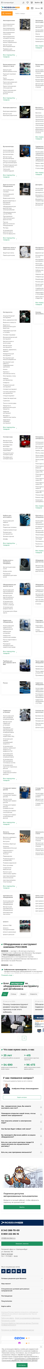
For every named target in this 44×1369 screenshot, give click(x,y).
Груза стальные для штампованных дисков (9, 91)
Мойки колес (7, 571)
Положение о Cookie (8, 1320)
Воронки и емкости (9, 322)
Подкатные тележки (9, 527)
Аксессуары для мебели (8, 521)
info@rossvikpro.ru (8, 1238)
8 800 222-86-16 (10, 1234)
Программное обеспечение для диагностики (9, 217)
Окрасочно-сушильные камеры (9, 636)
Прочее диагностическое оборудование (9, 223)
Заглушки (6, 841)
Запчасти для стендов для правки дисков (9, 800)
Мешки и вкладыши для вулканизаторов (10, 161)
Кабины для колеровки (7, 632)
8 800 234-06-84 (28, 8)
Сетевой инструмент (10, 389)
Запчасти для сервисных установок (7, 723)
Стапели (38, 604)
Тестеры (5, 228)
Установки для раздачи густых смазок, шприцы (8, 603)
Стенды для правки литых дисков (9, 811)
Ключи (5, 369)
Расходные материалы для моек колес (10, 575)
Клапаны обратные (9, 844)
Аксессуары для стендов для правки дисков (9, 795)
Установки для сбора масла (10, 612)
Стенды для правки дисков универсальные (9, 806)
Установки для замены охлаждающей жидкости (8, 741)
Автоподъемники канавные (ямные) (9, 29)
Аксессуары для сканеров (8, 194)
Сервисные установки (7, 711)
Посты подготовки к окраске (10, 640)
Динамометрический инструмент (10, 338)
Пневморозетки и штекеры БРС (9, 859)
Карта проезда (7, 1254)
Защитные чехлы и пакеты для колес (9, 248)
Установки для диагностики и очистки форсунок (9, 232)
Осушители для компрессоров (8, 453)
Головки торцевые (9, 335)
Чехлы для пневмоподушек (8, 169)
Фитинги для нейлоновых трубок (9, 872)
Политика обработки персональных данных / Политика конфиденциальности (19, 1324)
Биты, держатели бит (10, 320)
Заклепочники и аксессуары (8, 342)
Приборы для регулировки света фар (9, 662)
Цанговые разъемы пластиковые (9, 880)
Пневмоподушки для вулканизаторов (10, 165)
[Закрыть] (41, 1347)
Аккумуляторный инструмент (9, 316)
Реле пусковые (8, 865)
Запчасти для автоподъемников (9, 45)
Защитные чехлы (8, 253)
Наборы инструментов (7, 379)
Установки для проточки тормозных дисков (10, 766)
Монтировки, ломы (9, 376)
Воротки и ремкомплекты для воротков (9, 326)
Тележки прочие (8, 536)
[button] (24, 1038)
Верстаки (6, 525)
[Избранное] (27, 2)
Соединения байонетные (7, 868)
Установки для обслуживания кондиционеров (8, 755)
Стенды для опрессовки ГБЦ (8, 735)
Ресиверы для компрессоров (8, 457)
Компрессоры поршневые (7, 449)
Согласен (22, 1365)
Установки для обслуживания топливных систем (9, 761)
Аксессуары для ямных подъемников (10, 41)
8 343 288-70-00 (10, 1230)
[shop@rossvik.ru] (32, 8)
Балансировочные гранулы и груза (9, 65)
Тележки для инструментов (7, 533)
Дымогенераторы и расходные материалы (9, 202)
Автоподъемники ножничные (9, 33)
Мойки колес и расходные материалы (8, 561)
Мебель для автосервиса (7, 516)
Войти (22, 1207)
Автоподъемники (9, 20)
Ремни (5, 683)
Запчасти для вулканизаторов (8, 157)
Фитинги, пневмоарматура (9, 832)
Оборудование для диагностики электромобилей (9, 208)
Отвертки (6, 382)
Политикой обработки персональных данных (19, 1360)
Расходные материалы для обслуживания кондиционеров (8, 730)
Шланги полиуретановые (8, 928)
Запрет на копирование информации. (27, 1318)
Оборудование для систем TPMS (9, 213)
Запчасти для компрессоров (8, 441)
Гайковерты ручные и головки (9, 331)
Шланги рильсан (8, 934)
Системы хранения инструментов (9, 392)
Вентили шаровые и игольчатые (9, 838)
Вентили (38, 113)
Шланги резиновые (9, 932)
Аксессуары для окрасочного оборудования (8, 627)
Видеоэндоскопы (9, 198)
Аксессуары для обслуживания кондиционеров (8, 717)
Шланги (5, 921)
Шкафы (5, 539)
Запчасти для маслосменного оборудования (8, 597)
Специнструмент (8, 395)
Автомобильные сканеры (8, 190)
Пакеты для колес (9, 255)
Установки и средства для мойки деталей (9, 772)
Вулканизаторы (8, 146)
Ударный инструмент (7, 412)
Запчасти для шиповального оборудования (8, 908)
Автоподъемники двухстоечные (9, 25)
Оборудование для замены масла (9, 585)
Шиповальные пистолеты (8, 913)
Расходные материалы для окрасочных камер (9, 645)
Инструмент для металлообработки (9, 358)
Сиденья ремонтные (10, 530)
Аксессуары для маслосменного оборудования (8, 591)
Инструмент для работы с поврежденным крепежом (8, 364)
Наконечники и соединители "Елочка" (8, 852)
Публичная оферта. (7, 1318)
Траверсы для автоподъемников (9, 49)
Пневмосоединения (9, 863)
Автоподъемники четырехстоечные (9, 37)
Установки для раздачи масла (8, 607)
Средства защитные (9, 398)
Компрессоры (8, 437)
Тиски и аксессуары (9, 403)
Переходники (7, 856)
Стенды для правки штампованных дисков (9, 816)
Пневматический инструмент (8, 385)
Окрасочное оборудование (8, 621)
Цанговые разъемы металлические (9, 876)
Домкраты (39, 184)
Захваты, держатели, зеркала (10, 350)
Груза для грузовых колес (9, 74)
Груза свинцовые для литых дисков (10, 82)
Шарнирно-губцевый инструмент (7, 421)
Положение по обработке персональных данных (17, 1330)
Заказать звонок (22, 1244)
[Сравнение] (23, 2)
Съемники (6, 400)
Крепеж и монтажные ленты (9, 372)
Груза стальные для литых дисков (9, 87)
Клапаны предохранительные (10, 847)
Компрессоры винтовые (7, 445)
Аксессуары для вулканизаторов (8, 151)
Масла (37, 34)
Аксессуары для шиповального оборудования (8, 902)
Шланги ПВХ (7, 925)
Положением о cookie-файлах (26, 1358)
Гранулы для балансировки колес (10, 70)
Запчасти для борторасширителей (10, 114)
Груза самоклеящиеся (8, 78)
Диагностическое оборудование (9, 185)
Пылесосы (38, 544)
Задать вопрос (22, 1097)
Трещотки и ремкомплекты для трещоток (9, 407)
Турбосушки (39, 546)
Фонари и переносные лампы (9, 416)
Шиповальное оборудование (8, 896)
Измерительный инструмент (8, 354)
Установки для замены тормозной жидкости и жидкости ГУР (9, 748)
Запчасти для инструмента (7, 346)
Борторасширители (9, 107)
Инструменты (7, 312)
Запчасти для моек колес (9, 567)
